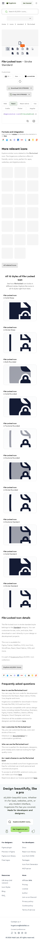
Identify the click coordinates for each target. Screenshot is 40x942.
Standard (17, 627)
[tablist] (20, 106)
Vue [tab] (35, 104)
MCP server (26, 868)
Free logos (6, 860)
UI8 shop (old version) (7, 881)
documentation (19, 736)
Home (4, 24)
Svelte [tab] (7, 108)
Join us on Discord (29, 897)
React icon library (29, 852)
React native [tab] (24, 104)
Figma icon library (9, 856)
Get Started (27, 3)
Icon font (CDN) (28, 856)
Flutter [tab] (20, 108)
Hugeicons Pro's (16, 657)
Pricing (25, 884)
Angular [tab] (32, 108)
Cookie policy (27, 905)
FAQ (3, 895)
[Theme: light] (36, 3)
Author (25, 893)
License (25, 889)
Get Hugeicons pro (20, 829)
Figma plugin (7, 847)
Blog (3, 891)
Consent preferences (18, 929)
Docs (5, 136)
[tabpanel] (20, 117)
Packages (25, 860)
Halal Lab (15, 937)
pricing (14, 134)
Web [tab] (5, 104)
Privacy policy (27, 901)
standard (20, 24)
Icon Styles (6, 887)
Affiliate (27, 880)
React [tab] (13, 104)
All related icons (9, 265)
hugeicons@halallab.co (20, 925)
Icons (11, 24)
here (24, 721)
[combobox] (20, 18)
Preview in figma (8, 852)
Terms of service (28, 910)
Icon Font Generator (30, 864)
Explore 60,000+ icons (12, 667)
